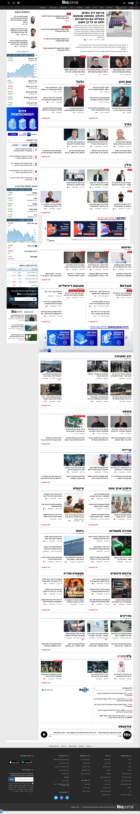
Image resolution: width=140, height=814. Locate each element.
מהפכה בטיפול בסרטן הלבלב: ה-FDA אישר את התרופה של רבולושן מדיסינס (102, 45)
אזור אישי (108, 763)
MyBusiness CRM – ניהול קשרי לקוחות (61, 785)
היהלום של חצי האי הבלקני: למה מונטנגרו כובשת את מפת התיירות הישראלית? (16, 325)
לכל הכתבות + (93, 118)
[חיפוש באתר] (137, 3)
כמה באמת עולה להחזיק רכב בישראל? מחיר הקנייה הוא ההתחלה (52, 375)
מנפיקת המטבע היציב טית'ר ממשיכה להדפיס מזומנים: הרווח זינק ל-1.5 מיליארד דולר (52, 302)
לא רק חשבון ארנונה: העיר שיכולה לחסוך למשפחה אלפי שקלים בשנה (100, 580)
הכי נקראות (31, 140)
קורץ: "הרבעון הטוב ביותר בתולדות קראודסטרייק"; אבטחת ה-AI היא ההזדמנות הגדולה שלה (51, 88)
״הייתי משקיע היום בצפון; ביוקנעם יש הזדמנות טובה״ (122, 205)
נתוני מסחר (63, 8)
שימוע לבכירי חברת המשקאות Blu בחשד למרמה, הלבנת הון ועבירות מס (98, 430)
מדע (102, 40)
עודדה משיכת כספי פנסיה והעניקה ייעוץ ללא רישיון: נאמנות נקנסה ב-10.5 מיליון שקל (53, 537)
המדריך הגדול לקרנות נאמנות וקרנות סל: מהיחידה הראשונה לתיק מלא (75, 634)
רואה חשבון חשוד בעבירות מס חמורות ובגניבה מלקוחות (121, 72)
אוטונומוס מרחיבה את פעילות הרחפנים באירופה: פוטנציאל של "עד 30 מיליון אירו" (100, 99)
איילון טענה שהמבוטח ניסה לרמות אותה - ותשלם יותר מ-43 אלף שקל (75, 558)
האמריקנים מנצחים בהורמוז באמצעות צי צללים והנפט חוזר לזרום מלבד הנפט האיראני (18, 42)
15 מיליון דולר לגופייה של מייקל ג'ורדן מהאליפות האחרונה (122, 675)
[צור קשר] (18, 3)
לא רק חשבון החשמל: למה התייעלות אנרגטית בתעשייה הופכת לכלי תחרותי (17, 335)
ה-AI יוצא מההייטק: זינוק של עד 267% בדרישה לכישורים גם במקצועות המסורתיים (51, 477)
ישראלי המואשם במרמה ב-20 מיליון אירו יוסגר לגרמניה (121, 439)
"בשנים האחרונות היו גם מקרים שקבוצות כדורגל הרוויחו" (51, 675)
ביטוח (80, 530)
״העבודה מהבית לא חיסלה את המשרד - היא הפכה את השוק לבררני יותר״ (121, 184)
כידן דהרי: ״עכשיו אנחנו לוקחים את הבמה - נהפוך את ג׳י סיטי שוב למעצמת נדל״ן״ (50, 274)
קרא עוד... (74, 239)
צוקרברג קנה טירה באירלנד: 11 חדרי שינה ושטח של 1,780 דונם (51, 205)
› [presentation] (45, 228)
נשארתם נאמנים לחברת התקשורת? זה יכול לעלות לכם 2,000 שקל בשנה (121, 601)
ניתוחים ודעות (22, 12)
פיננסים (78, 488)
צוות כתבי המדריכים (104, 296)
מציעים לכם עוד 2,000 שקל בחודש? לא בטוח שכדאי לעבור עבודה (98, 468)
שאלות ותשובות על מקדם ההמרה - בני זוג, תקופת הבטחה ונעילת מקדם (122, 516)
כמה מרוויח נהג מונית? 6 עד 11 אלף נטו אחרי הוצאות (121, 477)
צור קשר (63, 746)
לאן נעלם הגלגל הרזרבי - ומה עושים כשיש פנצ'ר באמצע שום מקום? (51, 398)
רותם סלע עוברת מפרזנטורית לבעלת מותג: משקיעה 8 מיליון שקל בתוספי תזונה (51, 151)
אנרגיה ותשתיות (120, 530)
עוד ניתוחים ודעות (23, 52)
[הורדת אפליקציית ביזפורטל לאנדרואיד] (27, 763)
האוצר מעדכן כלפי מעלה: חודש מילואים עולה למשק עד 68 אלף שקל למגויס (121, 151)
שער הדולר (53, 8)
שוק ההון (109, 8)
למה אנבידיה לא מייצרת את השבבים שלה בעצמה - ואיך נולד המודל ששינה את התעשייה (100, 312)
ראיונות (126, 247)
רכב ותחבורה (122, 356)
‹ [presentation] (126, 228)
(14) (115, 209)
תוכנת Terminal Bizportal (61, 760)
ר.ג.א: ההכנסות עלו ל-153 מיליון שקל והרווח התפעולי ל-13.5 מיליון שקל (99, 109)
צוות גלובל (59, 102)
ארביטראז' (14, 189)
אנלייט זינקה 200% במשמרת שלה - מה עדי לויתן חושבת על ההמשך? (98, 274)
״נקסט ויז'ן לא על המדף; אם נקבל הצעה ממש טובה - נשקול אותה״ (74, 266)
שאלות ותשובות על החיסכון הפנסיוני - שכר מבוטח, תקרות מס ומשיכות (100, 515)
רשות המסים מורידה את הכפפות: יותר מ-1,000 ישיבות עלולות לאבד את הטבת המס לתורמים (75, 151)
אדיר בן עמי (80, 113)
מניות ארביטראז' (85, 774)
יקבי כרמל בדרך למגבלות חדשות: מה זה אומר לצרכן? (99, 151)
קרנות (129, 770)
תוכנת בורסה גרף (64, 763)
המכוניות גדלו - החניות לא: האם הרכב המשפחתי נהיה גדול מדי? (97, 398)
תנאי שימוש (72, 746)
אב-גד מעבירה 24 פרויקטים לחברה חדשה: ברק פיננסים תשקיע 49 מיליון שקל (75, 184)
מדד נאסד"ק (86, 763)
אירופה (26, 55)
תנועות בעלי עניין (126, 781)
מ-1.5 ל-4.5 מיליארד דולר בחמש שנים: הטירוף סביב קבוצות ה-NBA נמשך (99, 675)
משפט (88, 8)
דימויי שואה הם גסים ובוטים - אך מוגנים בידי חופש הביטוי (75, 430)
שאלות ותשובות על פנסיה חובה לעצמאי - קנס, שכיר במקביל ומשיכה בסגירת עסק (97, 634)
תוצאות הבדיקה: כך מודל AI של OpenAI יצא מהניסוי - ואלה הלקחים (122, 294)
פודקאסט (124, 726)
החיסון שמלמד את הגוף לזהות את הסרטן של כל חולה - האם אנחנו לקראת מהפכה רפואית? (101, 48)
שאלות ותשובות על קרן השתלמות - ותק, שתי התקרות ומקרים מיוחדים (100, 495)
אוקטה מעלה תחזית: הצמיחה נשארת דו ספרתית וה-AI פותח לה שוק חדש (52, 109)
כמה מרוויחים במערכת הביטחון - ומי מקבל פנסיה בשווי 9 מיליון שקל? (98, 143)
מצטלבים (29, 220)
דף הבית (88, 746)
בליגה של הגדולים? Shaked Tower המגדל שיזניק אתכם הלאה (52, 515)
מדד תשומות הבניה (32, 276)
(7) (92, 146)
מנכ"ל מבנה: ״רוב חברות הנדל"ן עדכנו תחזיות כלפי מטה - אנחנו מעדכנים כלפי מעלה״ (98, 266)
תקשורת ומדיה (74, 573)
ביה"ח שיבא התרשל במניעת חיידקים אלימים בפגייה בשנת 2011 (75, 439)
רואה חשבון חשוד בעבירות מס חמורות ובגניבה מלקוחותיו (114, 694)
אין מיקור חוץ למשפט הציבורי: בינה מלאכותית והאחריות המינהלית (98, 439)
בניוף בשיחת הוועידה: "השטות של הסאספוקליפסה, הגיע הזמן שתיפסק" (74, 109)
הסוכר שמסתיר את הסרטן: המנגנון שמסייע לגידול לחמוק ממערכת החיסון (103, 51)
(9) (60, 380)
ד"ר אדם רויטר (24, 46)
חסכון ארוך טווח (126, 774)
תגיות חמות (107, 760)
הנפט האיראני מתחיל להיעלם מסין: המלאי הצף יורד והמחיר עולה (100, 558)
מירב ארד (97, 40)
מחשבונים (43, 8)
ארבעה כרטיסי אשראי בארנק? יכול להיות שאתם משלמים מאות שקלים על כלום (99, 590)
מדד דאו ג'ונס (86, 767)
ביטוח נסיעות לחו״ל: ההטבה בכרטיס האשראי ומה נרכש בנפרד (53, 548)
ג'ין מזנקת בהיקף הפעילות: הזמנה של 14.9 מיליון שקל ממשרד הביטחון (76, 143)
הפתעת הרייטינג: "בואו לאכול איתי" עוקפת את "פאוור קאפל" (52, 580)
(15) (92, 187)
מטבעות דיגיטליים (71, 285)
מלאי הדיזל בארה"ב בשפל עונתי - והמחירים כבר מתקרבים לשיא (122, 558)
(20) (92, 269)
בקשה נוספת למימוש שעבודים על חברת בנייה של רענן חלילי (113, 705)
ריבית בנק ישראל (33, 282)
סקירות (108, 770)
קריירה (126, 450)
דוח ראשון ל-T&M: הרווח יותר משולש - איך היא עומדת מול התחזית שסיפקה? (74, 72)
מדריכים (125, 616)
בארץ (127, 124)
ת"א (36, 55)
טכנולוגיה (79, 8)
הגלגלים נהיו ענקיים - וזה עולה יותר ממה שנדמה (98, 375)
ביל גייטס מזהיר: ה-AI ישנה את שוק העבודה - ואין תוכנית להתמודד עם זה (121, 468)
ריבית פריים (34, 285)
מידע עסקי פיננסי (64, 770)
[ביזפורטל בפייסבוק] (9, 3)
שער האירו (107, 784)
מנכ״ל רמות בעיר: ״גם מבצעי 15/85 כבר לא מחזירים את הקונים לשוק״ (98, 184)
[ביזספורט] (124, 656)
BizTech (125, 285)
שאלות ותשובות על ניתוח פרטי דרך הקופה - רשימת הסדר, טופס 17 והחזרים (121, 645)
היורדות (29, 189)
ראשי (131, 8)
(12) (69, 269)
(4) (69, 187)
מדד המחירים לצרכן (32, 273)
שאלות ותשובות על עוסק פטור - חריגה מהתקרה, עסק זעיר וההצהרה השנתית (51, 645)
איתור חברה (65, 781)
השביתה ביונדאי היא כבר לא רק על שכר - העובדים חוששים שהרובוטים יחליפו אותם (121, 375)
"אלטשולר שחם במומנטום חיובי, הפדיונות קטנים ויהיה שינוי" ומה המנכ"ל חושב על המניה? (122, 266)
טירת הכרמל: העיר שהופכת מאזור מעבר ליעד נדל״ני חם (53, 495)
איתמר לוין (128, 434)
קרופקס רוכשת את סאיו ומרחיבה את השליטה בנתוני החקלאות (122, 143)
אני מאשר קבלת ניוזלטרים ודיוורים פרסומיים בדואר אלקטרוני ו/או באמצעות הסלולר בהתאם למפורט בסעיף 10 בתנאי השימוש (24, 304)
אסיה (21, 55)
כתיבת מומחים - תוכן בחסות (16, 318)
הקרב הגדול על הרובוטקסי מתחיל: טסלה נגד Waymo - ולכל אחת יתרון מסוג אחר (19, 31)
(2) (68, 21)
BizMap (66, 777)
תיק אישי (15, 55)
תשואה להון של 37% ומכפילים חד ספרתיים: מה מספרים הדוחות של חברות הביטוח (19, 19)
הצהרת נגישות (106, 795)
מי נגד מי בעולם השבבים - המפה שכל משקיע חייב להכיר (99, 302)
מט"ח (35, 220)
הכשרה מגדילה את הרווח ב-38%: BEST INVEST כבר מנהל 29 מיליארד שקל (99, 88)
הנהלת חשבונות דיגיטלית (62, 767)
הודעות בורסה (107, 767)
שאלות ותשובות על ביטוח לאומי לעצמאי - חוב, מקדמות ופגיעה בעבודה (75, 645)
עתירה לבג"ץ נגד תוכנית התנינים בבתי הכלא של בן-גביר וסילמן (51, 439)
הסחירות (21, 189)
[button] (1, 812)
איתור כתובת (86, 791)
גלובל (101, 8)
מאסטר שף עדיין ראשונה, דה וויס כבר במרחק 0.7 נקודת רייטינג (74, 601)
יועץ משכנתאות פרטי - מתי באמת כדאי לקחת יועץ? (17, 316)
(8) (46, 209)
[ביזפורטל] (70, 2)
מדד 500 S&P (86, 770)
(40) (17, 46)
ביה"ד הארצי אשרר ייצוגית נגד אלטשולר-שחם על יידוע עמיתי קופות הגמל (121, 430)
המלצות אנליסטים (105, 777)
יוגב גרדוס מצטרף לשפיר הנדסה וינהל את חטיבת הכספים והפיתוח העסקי (99, 537)
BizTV (129, 788)
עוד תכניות (48, 690)
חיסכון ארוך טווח (120, 488)
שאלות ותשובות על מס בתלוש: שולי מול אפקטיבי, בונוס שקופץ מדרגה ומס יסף (121, 634)
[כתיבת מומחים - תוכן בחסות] (22, 311)
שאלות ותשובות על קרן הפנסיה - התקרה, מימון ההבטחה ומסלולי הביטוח (99, 505)
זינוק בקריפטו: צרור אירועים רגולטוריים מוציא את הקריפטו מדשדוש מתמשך (74, 294)
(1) (87, 40)
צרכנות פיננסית (120, 573)
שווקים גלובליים (126, 777)
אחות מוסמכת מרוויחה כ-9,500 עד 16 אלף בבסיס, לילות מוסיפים (98, 477)
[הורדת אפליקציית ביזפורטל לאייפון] (15, 763)
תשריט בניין (86, 788)
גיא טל (60, 92)
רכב (71, 8)
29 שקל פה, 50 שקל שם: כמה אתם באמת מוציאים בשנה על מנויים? (99, 601)
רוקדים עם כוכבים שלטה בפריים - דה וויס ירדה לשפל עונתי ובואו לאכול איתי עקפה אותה (52, 590)
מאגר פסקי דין (65, 774)
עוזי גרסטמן (128, 75)
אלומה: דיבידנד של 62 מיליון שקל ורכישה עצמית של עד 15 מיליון (121, 109)
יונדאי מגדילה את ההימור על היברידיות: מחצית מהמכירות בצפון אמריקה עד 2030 (121, 398)
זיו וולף (60, 498)
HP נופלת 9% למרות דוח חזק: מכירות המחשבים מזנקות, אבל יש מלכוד (52, 99)
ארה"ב (32, 55)
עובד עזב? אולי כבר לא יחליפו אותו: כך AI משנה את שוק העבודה (75, 468)
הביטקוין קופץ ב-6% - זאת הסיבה (53, 292)
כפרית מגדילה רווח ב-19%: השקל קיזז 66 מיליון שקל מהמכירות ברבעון (97, 72)
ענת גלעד (107, 92)
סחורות (22, 220)
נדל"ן (94, 8)
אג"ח (10, 55)
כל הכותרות (122, 8)
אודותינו (81, 746)
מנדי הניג (82, 75)
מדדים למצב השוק (28, 265)
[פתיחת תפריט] (132, 3)
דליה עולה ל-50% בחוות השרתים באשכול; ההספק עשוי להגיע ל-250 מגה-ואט (99, 548)
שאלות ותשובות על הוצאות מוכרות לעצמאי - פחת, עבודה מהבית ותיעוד (98, 645)
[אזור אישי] (124, 3)
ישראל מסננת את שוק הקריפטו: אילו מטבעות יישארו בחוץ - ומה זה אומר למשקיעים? (51, 312)
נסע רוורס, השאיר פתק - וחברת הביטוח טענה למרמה (52, 558)
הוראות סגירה (107, 788)
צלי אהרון (128, 187)
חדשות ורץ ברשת (106, 791)
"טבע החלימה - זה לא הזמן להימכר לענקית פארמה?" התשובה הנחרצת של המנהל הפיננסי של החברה (75, 274)
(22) (115, 269)
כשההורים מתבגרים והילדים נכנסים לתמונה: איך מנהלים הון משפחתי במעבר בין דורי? (74, 516)
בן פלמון (129, 113)
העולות (35, 189)
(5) (69, 472)
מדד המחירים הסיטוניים (31, 279)
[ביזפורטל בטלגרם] (13, 3)
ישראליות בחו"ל (85, 760)
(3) (116, 472)
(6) (19, 34)
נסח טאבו (87, 784)
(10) (46, 541)
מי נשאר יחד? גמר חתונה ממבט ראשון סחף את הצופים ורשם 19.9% (51, 601)
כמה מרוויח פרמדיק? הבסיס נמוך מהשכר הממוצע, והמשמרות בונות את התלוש (75, 477)
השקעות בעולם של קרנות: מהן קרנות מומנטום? (52, 505)
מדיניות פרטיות (54, 746)
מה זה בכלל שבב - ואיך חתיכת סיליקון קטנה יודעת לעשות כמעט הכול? (100, 292)
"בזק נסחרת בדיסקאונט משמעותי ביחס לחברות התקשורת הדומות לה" (123, 274)
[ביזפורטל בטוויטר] (56, 798)
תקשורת (108, 774)
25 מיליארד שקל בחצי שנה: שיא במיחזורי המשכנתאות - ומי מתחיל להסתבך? (98, 205)
